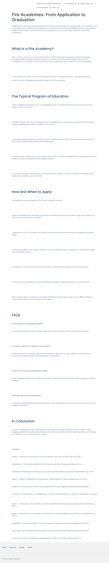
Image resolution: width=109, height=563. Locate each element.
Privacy (21, 547)
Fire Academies (70, 4)
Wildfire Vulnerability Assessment (49, 4)
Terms (30, 547)
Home (4, 547)
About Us (13, 547)
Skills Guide (85, 4)
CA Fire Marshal (42, 7)
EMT (54, 7)
